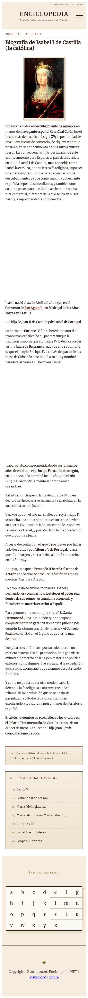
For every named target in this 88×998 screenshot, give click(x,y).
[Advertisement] (44, 251)
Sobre (54, 977)
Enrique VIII (25, 824)
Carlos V (22, 789)
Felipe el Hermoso (29, 841)
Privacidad (37, 977)
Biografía (33, 34)
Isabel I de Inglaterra (31, 832)
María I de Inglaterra (31, 806)
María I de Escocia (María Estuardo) (42, 815)
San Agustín (34, 308)
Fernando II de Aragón (32, 798)
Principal (13, 34)
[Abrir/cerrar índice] (79, 18)
